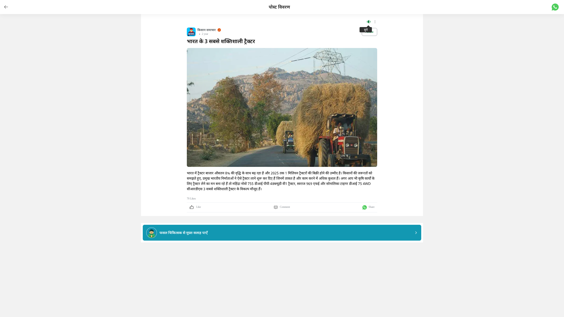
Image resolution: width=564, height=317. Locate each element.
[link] (6, 7)
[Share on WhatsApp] (555, 7)
